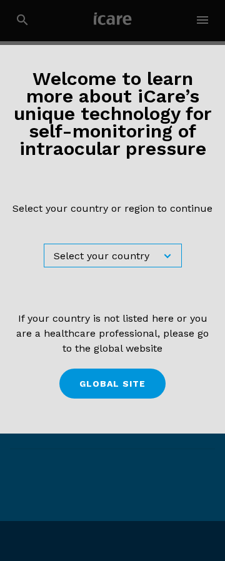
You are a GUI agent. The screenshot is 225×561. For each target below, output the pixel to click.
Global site (112, 384)
